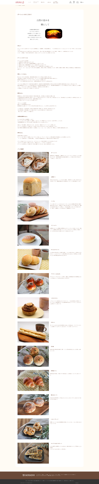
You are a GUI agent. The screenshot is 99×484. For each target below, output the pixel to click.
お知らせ (49, 2)
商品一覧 (42, 2)
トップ (29, 2)
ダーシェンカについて (36, 2)
